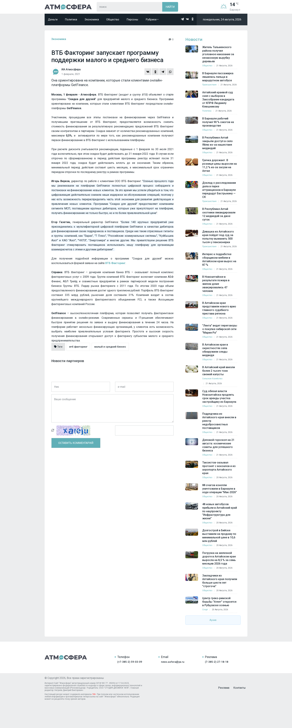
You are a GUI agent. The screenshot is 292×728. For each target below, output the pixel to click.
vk (187, 19)
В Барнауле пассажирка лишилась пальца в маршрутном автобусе (217, 77)
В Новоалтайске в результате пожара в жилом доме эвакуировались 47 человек (215, 284)
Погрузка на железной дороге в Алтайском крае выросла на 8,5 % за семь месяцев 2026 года (219, 558)
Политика (71, 19)
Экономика (91, 19)
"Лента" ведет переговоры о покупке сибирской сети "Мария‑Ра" (219, 329)
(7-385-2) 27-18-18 (216, 661)
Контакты (239, 687)
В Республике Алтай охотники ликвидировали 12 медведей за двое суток (218, 214)
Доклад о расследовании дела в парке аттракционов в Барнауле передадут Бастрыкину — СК (219, 190)
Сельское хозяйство (212, 378)
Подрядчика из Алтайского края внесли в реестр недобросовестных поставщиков (219, 421)
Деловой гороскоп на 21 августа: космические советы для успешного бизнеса (218, 445)
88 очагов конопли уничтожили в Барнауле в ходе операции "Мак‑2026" (219, 489)
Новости (193, 39)
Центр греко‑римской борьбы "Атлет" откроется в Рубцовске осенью (219, 602)
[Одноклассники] (155, 71)
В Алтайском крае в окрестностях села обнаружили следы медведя (215, 350)
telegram (182, 19)
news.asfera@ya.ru (172, 661)
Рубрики (151, 19)
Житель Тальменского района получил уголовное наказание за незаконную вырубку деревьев (218, 54)
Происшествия (209, 85)
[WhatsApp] (170, 71)
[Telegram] (162, 71)
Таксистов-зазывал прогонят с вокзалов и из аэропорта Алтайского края (219, 468)
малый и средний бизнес (110, 346)
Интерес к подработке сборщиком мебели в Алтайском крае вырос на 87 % (219, 259)
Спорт (205, 609)
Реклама (223, 687)
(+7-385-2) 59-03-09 (129, 661)
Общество (112, 19)
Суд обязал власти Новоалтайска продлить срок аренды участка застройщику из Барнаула (219, 396)
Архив (213, 620)
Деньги (52, 19)
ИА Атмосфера (68, 7)
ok (192, 19)
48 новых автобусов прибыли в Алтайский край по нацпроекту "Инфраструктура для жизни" (219, 511)
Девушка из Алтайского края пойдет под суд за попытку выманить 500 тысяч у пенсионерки (218, 237)
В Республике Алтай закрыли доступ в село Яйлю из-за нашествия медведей (217, 143)
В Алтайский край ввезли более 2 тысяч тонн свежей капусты (218, 371)
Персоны (132, 19)
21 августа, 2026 (224, 65)
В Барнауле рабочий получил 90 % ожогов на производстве (218, 122)
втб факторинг (78, 346)
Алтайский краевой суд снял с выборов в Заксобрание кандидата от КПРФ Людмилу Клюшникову (218, 99)
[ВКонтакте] (147, 71)
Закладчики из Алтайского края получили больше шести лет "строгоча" (219, 581)
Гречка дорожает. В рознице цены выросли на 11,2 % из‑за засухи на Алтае (219, 165)
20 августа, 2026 (224, 477)
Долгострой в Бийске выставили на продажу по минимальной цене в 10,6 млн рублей (219, 536)
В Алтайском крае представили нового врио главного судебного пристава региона (219, 308)
